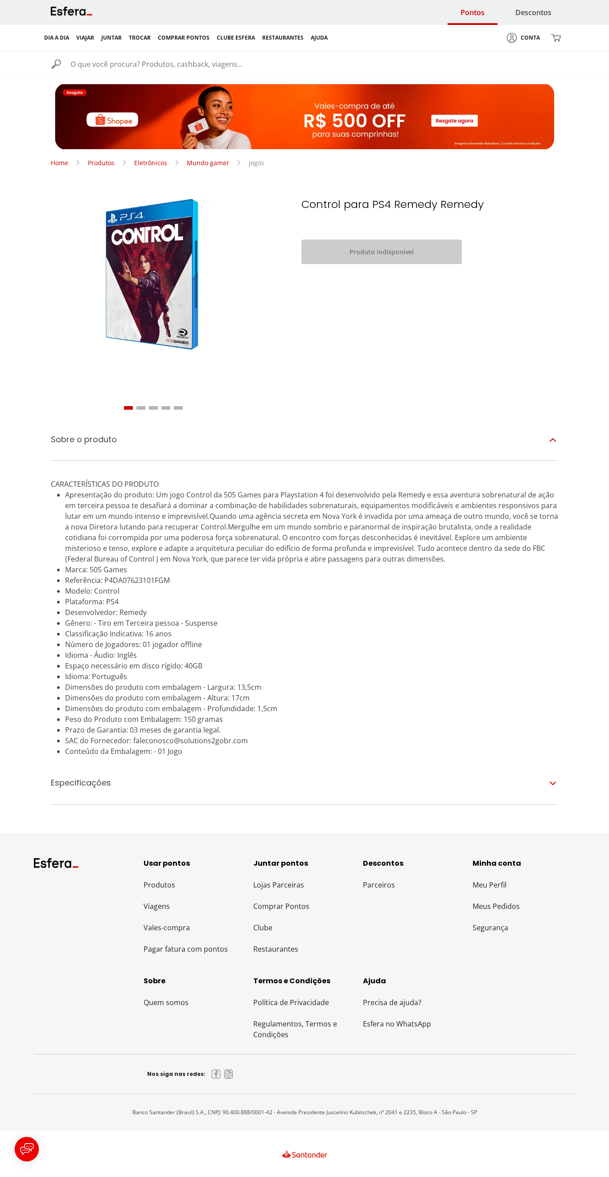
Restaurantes (275, 949)
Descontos (533, 12)
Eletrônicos (150, 163)
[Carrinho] (556, 38)
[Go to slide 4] (165, 408)
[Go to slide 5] (178, 408)
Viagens (157, 906)
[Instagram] (228, 1074)
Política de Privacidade (291, 1002)
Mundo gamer (208, 163)
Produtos (101, 163)
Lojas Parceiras (278, 885)
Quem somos (166, 1002)
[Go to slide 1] (128, 408)
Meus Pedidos (496, 906)
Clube (262, 928)
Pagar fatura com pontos (186, 949)
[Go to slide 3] (153, 408)
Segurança (490, 928)
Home (59, 163)
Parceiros (379, 885)
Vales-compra (167, 928)
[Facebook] (216, 1074)
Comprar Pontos (281, 906)
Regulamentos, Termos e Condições (295, 1029)
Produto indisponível (382, 252)
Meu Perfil (489, 885)
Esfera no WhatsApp (397, 1024)
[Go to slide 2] (140, 408)
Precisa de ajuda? (392, 1002)
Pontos (473, 12)
